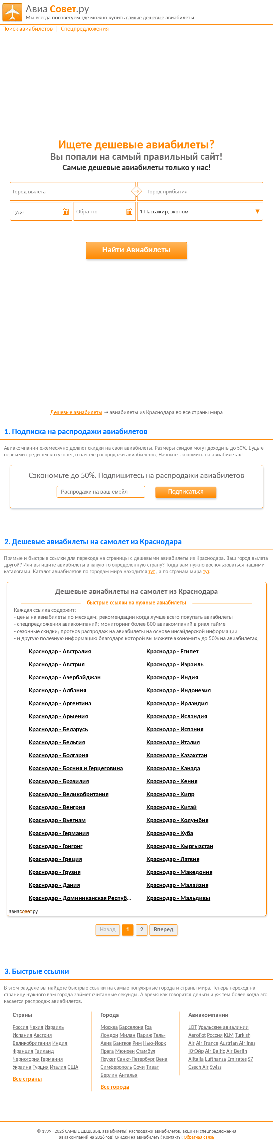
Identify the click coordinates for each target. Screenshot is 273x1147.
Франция (23, 1051)
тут (151, 571)
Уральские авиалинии (223, 1027)
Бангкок (122, 1043)
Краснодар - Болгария (58, 756)
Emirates (237, 1059)
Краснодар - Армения (58, 717)
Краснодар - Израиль (174, 665)
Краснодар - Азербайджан (65, 678)
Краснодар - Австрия (57, 665)
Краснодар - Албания (57, 691)
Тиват (152, 1067)
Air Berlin (236, 1051)
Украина (22, 1067)
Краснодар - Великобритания (69, 795)
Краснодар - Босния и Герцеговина (76, 769)
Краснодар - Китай (171, 807)
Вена (161, 1059)
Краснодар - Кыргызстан (179, 846)
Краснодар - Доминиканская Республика (84, 898)
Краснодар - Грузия (55, 872)
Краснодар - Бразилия (59, 782)
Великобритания (32, 1043)
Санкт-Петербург (136, 1059)
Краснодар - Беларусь (58, 730)
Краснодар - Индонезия (178, 691)
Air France (207, 1043)
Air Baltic (215, 1051)
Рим (137, 1043)
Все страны (27, 1079)
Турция (41, 1067)
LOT (192, 1027)
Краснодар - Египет (172, 652)
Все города (115, 1087)
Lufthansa (215, 1059)
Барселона (131, 1027)
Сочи (139, 1067)
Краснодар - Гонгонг (56, 846)
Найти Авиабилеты (136, 250)
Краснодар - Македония (179, 872)
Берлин (109, 1075)
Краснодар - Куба (169, 833)
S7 (250, 1059)
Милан (128, 1035)
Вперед (163, 930)
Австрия (43, 1035)
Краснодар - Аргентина (60, 704)
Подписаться (185, 492)
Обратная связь (199, 1137)
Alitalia (196, 1059)
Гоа (148, 1027)
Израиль (54, 1027)
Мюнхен (125, 1051)
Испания (22, 1035)
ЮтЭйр (196, 1051)
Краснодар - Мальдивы (178, 898)
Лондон (109, 1035)
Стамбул (145, 1051)
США (73, 1067)
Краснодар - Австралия (60, 652)
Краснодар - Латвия (172, 859)
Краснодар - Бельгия (57, 743)
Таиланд (44, 1051)
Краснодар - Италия (173, 743)
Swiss (215, 1067)
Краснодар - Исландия (176, 717)
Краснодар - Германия (59, 833)
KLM (229, 1035)
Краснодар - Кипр (170, 795)
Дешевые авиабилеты (76, 412)
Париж (144, 1035)
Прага (107, 1051)
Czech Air (198, 1067)
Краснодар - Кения (171, 782)
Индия (59, 1043)
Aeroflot (197, 1035)
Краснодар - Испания (174, 730)
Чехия (36, 1027)
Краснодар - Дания (54, 885)
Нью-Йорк (154, 1043)
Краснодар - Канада (173, 769)
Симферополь (116, 1067)
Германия (52, 1059)
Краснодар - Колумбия (177, 820)
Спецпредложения (85, 29)
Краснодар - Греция (55, 859)
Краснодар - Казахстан (176, 756)
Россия (20, 1027)
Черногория (26, 1059)
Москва (109, 1027)
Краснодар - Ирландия (177, 704)
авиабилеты (110, 12)
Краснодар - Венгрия (57, 807)
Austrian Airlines (237, 1043)
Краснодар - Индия (172, 678)
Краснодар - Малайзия (177, 885)
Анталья (128, 1075)
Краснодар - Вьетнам (57, 820)
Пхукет (108, 1059)
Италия (58, 1067)
